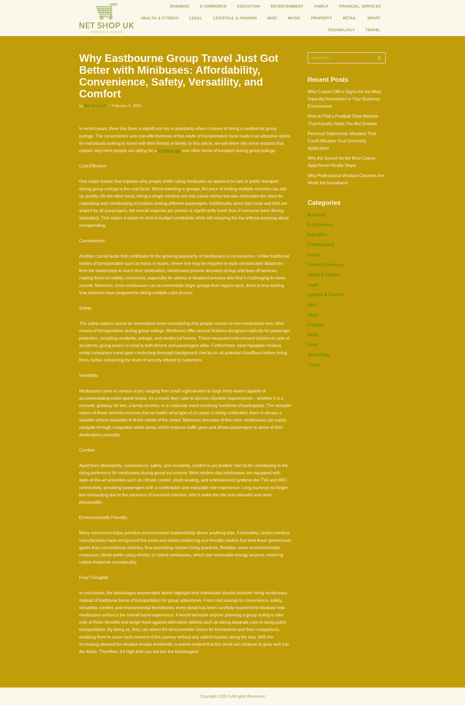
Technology (341, 30)
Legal (195, 18)
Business (179, 6)
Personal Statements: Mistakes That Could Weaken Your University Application (342, 140)
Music (294, 18)
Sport (374, 18)
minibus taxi (169, 150)
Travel (373, 30)
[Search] (380, 58)
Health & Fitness (159, 18)
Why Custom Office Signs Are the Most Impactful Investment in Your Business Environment (344, 98)
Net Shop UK (95, 105)
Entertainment (287, 6)
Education (248, 6)
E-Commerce (213, 6)
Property (321, 18)
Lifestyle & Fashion (235, 18)
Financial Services (360, 6)
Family (321, 6)
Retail (350, 18)
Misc (272, 18)
